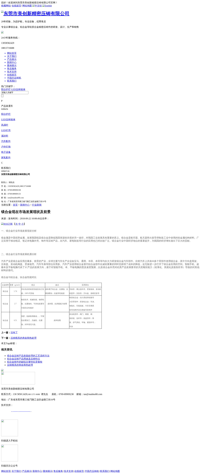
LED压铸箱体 (18, 89)
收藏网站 (6, 5)
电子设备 (6, 152)
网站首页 (6, 471)
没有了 (14, 332)
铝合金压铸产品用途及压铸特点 (23, 359)
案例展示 (47, 471)
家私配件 (6, 157)
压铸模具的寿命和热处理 (23, 338)
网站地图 (27, 5)
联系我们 (104, 471)
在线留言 (16, 5)
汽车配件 (6, 141)
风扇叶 (4, 125)
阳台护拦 (6, 89)
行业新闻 (36, 205)
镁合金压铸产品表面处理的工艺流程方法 (28, 355)
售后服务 (58, 471)
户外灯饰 (6, 146)
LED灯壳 (6, 130)
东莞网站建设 (20, 405)
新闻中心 (25, 205)
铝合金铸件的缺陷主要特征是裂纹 (24, 362)
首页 (15, 205)
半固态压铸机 (92, 471)
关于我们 (16, 471)
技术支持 (68, 471)
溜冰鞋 (4, 136)
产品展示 (26, 471)
